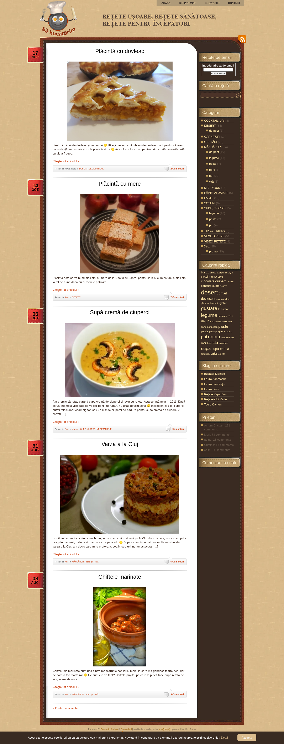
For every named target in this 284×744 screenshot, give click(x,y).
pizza (212, 331)
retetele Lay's (228, 337)
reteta (214, 336)
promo (213, 251)
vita (223, 354)
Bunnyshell (126, 729)
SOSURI (209, 203)
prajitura (220, 331)
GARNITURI (212, 136)
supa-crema (220, 349)
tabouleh (205, 354)
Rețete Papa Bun (215, 394)
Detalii (225, 737)
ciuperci (221, 281)
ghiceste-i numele (210, 303)
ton (219, 354)
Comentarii (178, 429)
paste (223, 326)
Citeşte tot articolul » (66, 161)
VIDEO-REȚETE (215, 241)
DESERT (83, 169)
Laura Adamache (215, 379)
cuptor (216, 285)
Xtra (207, 246)
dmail (223, 293)
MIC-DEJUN (212, 187)
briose (213, 272)
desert (209, 292)
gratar (223, 303)
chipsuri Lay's (216, 277)
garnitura (225, 299)
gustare (209, 308)
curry (224, 286)
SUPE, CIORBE (87, 429)
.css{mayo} (164, 729)
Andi (67, 297)
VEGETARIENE (96, 169)
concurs (206, 285)
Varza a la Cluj (119, 444)
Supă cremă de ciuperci (119, 312)
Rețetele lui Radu (215, 399)
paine (203, 327)
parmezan (212, 327)
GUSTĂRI (210, 141)
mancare (222, 316)
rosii (203, 343)
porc (88, 562)
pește (212, 163)
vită (97, 562)
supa (206, 348)
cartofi (205, 276)
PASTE (208, 198)
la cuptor (223, 309)
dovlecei (207, 298)
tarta (213, 353)
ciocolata (207, 281)
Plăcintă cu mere (120, 184)
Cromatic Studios (109, 729)
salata (212, 342)
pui (92, 562)
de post (214, 130)
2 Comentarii (177, 168)
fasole (217, 299)
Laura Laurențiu (214, 384)
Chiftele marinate (119, 577)
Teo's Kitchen (213, 404)
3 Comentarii (177, 694)
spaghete (223, 343)
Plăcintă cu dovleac (119, 51)
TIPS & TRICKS (214, 231)
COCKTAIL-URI (214, 120)
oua (230, 321)
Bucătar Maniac (214, 373)
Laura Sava (211, 389)
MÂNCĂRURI (78, 562)
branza (205, 272)
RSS (241, 40)
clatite (231, 281)
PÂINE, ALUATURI (216, 192)
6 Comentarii (177, 561)
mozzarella (215, 321)
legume (75, 429)
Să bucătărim (42, 0)
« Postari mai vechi (65, 708)
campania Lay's (225, 272)
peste (204, 331)
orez (224, 321)
